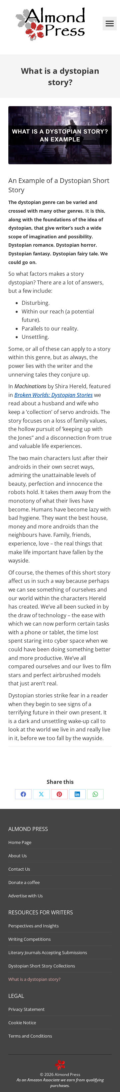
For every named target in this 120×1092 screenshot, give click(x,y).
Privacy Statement (26, 1009)
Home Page (19, 842)
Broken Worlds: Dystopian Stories (53, 395)
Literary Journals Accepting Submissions (47, 952)
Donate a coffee (24, 882)
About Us (17, 856)
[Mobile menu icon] (110, 23)
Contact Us (19, 869)
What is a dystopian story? (34, 979)
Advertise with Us (25, 896)
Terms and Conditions (30, 1036)
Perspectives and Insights (33, 926)
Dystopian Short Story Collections (41, 966)
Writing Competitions (29, 939)
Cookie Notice (22, 1023)
